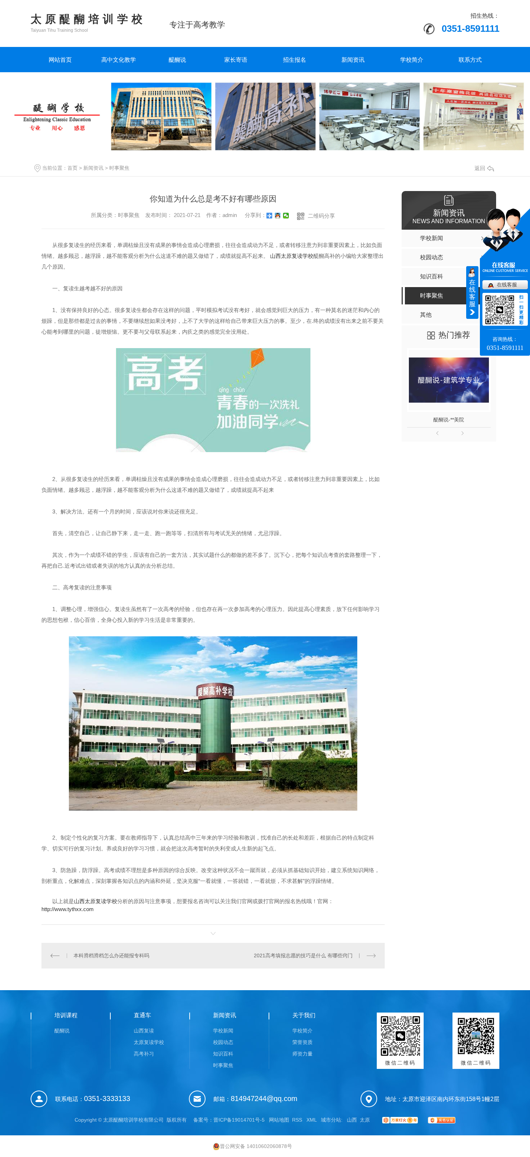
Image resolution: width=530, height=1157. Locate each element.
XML (312, 1120)
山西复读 (144, 1031)
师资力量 (302, 1054)
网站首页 (60, 60)
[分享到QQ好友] (278, 215)
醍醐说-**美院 (448, 419)
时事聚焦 (119, 168)
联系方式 (470, 60)
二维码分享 (321, 216)
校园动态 (223, 1042)
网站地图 (279, 1120)
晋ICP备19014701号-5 (239, 1120)
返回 (479, 168)
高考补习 (144, 1054)
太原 (365, 1120)
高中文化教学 (118, 60)
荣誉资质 (302, 1042)
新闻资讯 (353, 60)
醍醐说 (177, 60)
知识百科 (223, 1054)
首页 (72, 168)
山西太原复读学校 (95, 901)
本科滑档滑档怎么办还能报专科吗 (111, 955)
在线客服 (507, 284)
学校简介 (411, 60)
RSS (298, 1120)
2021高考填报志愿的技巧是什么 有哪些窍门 (303, 955)
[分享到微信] (286, 215)
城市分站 (331, 1120)
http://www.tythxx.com (67, 909)
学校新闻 (223, 1031)
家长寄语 (235, 60)
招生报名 (294, 60)
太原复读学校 (149, 1042)
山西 (352, 1120)
